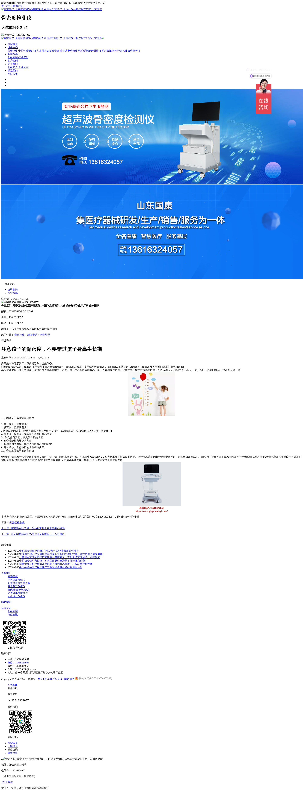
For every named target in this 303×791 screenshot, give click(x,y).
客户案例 (13, 60)
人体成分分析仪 (131, 50)
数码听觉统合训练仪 (89, 50)
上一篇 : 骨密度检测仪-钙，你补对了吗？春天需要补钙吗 (33, 528)
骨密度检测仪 (17, 522)
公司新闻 (13, 57)
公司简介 (13, 67)
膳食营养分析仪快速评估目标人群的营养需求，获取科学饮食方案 (55, 564)
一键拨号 (13, 746)
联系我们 (18, 6)
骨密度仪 (13, 50)
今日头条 (13, 74)
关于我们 (6, 6)
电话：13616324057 (18, 662)
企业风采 (23, 67)
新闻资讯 (13, 54)
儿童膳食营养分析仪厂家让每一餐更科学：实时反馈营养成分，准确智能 (59, 557)
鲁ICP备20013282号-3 (50, 679)
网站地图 (69, 679)
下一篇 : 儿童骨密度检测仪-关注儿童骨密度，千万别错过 (33, 534)
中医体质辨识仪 (27, 50)
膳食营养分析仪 (69, 50)
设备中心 (13, 47)
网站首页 (13, 44)
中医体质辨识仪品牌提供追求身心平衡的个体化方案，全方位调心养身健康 (61, 554)
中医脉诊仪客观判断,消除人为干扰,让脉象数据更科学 (49, 550)
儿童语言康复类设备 (48, 50)
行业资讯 (23, 57)
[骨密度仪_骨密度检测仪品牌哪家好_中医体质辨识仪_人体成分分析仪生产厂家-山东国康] (51, 9)
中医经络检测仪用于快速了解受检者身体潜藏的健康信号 (50, 567)
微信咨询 (13, 749)
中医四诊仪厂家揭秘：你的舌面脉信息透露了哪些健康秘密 (52, 560)
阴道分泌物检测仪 (112, 50)
